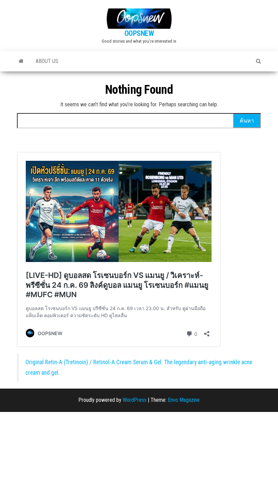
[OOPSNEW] (21, 61)
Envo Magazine (184, 400)
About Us (47, 61)
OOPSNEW (139, 33)
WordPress (134, 400)
